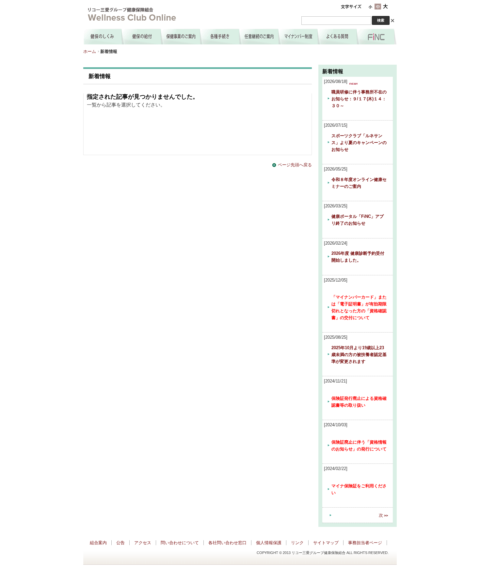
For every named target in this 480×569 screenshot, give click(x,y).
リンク (297, 542)
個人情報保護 (268, 542)
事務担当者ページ (365, 542)
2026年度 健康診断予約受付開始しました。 (357, 257)
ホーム (89, 51)
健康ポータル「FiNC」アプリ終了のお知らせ (357, 220)
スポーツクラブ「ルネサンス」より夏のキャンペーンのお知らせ (359, 142)
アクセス (142, 542)
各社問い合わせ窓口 (227, 542)
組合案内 (98, 542)
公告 (120, 542)
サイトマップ (326, 542)
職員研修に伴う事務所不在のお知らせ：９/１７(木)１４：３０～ (359, 98)
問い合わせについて (180, 542)
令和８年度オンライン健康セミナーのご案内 (359, 183)
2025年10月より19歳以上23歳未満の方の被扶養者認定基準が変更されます (359, 354)
